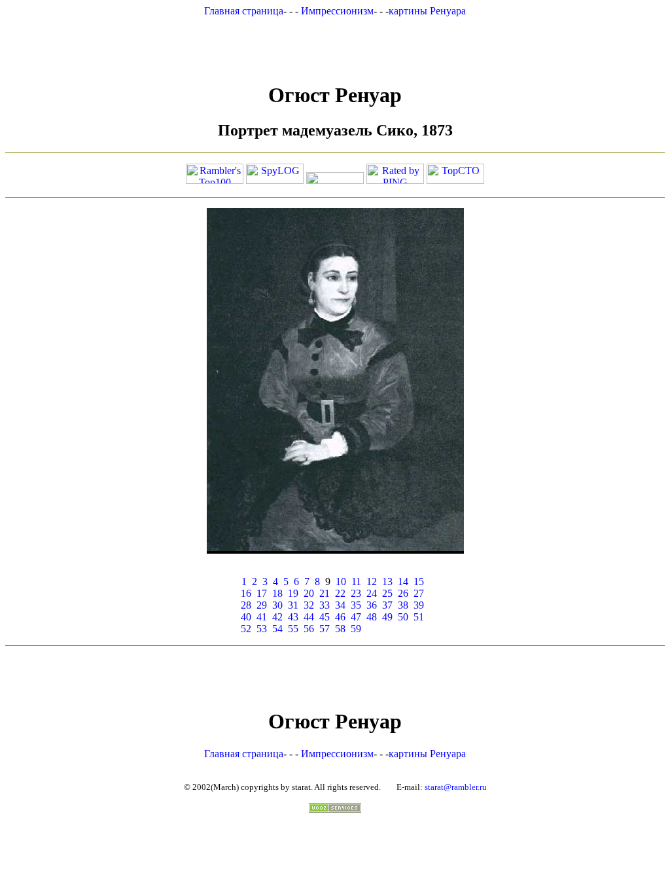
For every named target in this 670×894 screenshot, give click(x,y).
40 (246, 616)
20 (309, 593)
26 (403, 593)
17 (261, 593)
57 (324, 628)
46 (340, 616)
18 (277, 593)
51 (419, 616)
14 (403, 581)
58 (340, 628)
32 (309, 605)
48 (371, 616)
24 (371, 593)
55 (293, 628)
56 (309, 628)
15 (419, 581)
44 (309, 616)
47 (356, 616)
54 (277, 628)
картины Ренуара (427, 10)
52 (246, 628)
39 (419, 605)
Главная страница (243, 10)
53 (261, 628)
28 (246, 605)
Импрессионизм (337, 10)
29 (261, 605)
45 (324, 616)
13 (387, 581)
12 (371, 581)
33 (324, 605)
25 (387, 593)
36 (371, 605)
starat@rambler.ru (456, 787)
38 (403, 605)
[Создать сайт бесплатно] (335, 809)
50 (403, 616)
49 (387, 616)
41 (261, 616)
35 (356, 605)
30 (277, 605)
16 (246, 593)
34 (340, 605)
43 (293, 616)
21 (324, 593)
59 (356, 628)
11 (356, 581)
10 (341, 581)
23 (356, 593)
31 (293, 605)
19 (293, 593)
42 (277, 616)
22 (340, 593)
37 (387, 605)
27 (419, 593)
